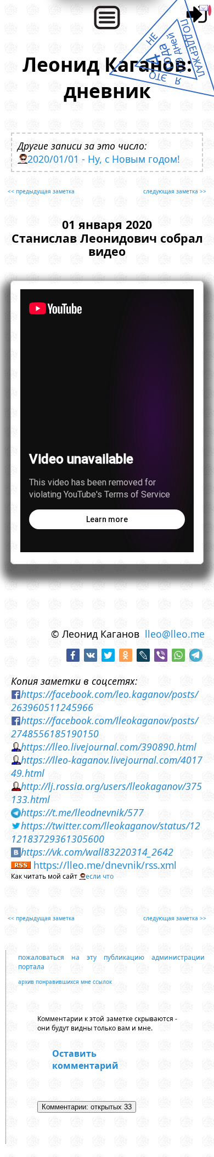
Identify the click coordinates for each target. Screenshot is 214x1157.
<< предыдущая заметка (41, 191)
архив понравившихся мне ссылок (65, 982)
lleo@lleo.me (175, 633)
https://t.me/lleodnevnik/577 (82, 812)
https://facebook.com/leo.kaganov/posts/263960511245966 (104, 701)
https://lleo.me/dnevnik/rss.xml (105, 865)
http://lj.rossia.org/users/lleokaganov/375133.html (106, 793)
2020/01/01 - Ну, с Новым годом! (103, 158)
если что (100, 876)
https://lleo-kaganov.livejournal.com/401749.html (106, 766)
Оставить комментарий (85, 1059)
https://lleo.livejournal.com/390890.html (108, 746)
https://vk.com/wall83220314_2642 (97, 851)
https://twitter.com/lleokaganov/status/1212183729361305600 (105, 832)
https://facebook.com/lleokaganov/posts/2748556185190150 (104, 727)
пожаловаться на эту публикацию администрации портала (111, 962)
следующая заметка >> (174, 191)
